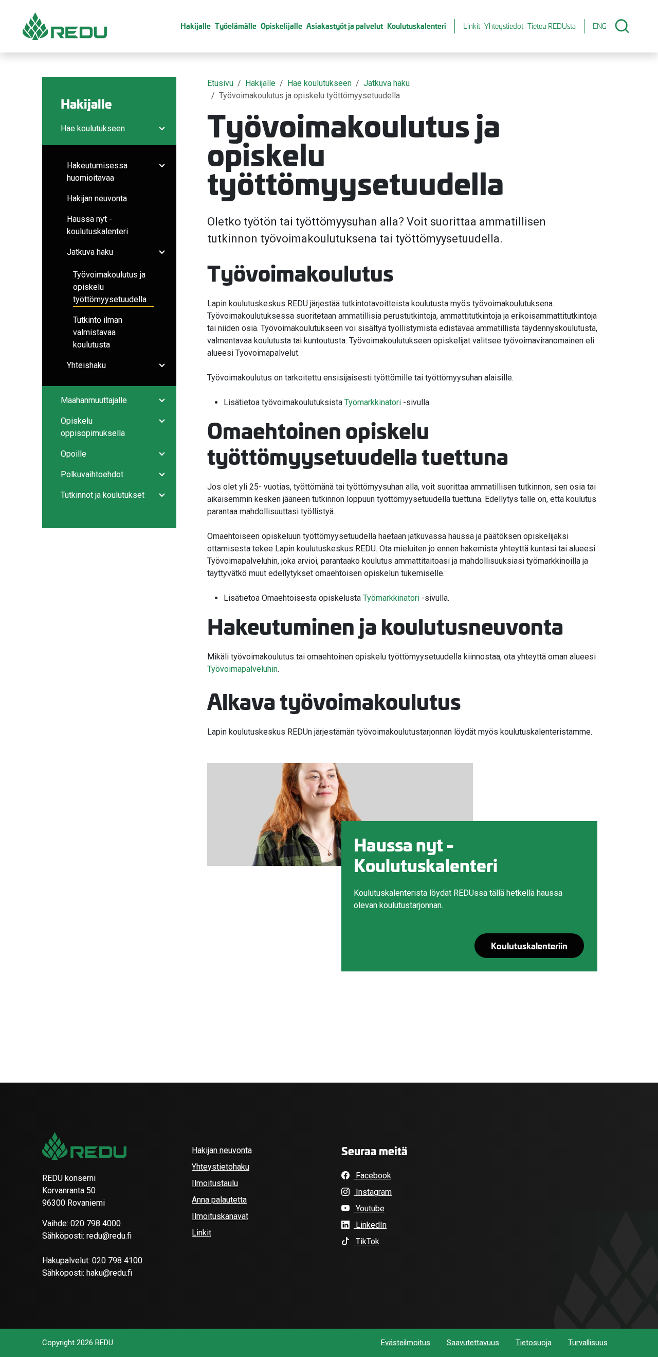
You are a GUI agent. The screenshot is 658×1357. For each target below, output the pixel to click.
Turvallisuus (588, 1342)
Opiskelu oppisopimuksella (93, 427)
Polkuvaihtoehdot (92, 474)
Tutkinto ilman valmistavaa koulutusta (97, 332)
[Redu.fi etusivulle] (65, 26)
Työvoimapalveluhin (242, 669)
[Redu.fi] (84, 1146)
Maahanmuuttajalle (94, 400)
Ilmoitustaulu (215, 1183)
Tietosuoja (534, 1342)
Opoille (73, 454)
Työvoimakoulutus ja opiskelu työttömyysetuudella (110, 287)
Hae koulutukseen (93, 128)
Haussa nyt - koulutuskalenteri (97, 225)
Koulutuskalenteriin (529, 945)
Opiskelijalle (281, 26)
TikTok (366, 1241)
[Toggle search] (622, 26)
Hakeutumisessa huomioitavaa (97, 172)
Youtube (369, 1208)
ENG (600, 26)
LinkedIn (370, 1225)
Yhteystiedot (503, 26)
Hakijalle (195, 26)
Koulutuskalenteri (416, 26)
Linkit (471, 26)
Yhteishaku (86, 365)
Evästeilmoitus (405, 1342)
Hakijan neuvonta (97, 198)
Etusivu (220, 83)
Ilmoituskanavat (220, 1216)
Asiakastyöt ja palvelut (344, 26)
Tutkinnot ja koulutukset (102, 495)
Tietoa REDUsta (551, 26)
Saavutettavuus (473, 1342)
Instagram (373, 1192)
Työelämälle (236, 26)
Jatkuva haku (90, 252)
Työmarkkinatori (372, 402)
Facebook (372, 1175)
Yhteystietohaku (220, 1167)
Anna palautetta (219, 1200)
